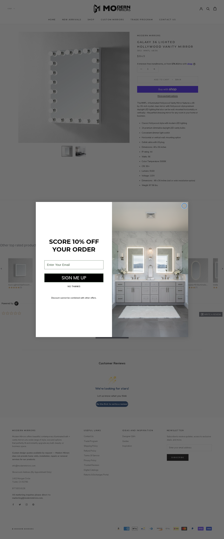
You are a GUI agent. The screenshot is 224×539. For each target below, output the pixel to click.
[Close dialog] (184, 205)
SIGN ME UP (74, 278)
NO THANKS (74, 286)
